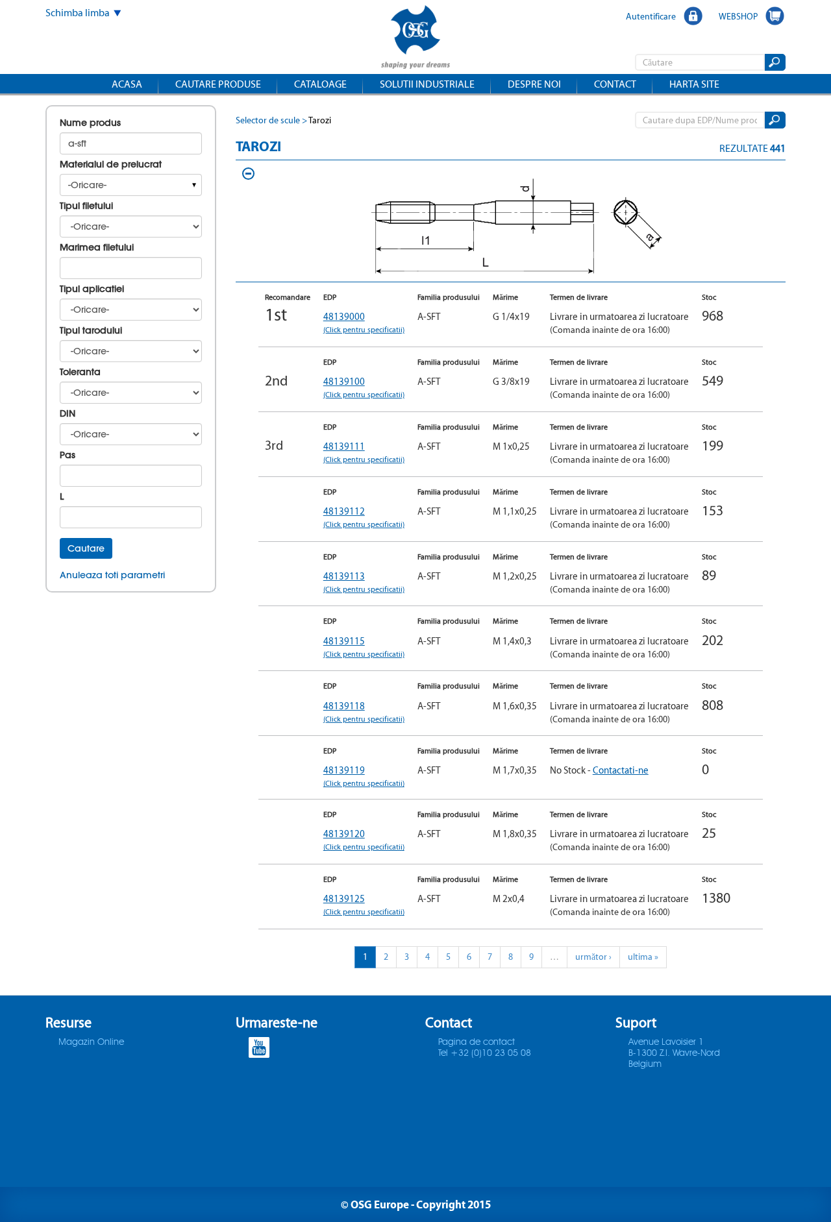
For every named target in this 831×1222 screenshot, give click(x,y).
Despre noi (534, 84)
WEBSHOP (738, 16)
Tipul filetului (86, 206)
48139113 (363, 582)
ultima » (643, 956)
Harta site (694, 84)
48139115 (363, 647)
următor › (593, 956)
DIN (67, 413)
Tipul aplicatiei (92, 289)
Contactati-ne (621, 770)
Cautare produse (218, 84)
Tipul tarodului (91, 330)
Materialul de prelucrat (111, 164)
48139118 (363, 712)
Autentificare (651, 16)
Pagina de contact (476, 1042)
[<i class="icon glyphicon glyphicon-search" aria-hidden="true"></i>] (774, 62)
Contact (615, 84)
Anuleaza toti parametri (112, 575)
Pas (67, 455)
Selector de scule (268, 120)
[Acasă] (415, 38)
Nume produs (90, 122)
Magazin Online (91, 1042)
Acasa (127, 84)
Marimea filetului (97, 247)
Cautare (86, 548)
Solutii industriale (427, 84)
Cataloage (320, 84)
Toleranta (80, 372)
